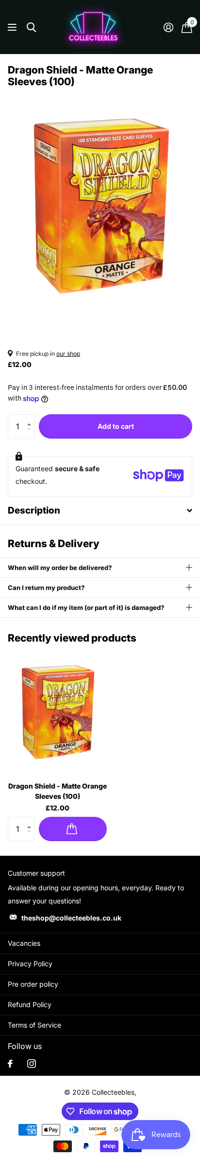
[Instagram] (31, 1063)
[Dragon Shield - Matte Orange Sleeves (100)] (57, 712)
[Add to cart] (73, 829)
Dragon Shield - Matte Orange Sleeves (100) (57, 791)
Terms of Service (34, 1025)
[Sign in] (168, 27)
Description (34, 510)
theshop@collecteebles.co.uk (71, 918)
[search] (31, 27)
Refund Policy (29, 1004)
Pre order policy (33, 984)
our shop (68, 353)
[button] (31, 417)
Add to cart (116, 426)
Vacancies (24, 943)
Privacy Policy (30, 963)
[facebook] (10, 1063)
